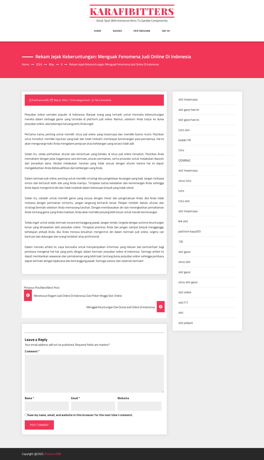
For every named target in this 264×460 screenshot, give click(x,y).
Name (29, 398)
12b (180, 241)
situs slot (184, 262)
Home (97, 31)
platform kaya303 (189, 231)
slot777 (183, 302)
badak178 (184, 140)
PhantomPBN (52, 454)
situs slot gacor (188, 282)
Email (75, 398)
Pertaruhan (142, 31)
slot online (184, 292)
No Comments (103, 100)
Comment (32, 351)
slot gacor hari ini (188, 109)
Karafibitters (132, 11)
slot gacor (184, 252)
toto (181, 150)
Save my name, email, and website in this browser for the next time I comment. (80, 415)
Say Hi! (166, 31)
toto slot (184, 130)
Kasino (117, 31)
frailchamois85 (40, 100)
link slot (183, 221)
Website (123, 398)
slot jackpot (185, 323)
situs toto (184, 181)
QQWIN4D (184, 160)
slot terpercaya (188, 99)
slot (180, 312)
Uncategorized (81, 100)
